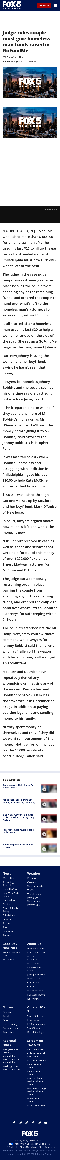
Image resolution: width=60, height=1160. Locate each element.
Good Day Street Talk (12, 954)
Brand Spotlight (35, 1032)
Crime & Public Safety (10, 910)
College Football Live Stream (36, 1055)
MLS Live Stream (36, 1105)
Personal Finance (12, 1028)
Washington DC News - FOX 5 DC (12, 1068)
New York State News (11, 895)
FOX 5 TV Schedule (32, 958)
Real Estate (9, 1032)
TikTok (27, 1122)
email (45, 1122)
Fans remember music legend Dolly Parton (18, 831)
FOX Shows (33, 963)
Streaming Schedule (8, 884)
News (21, 57)
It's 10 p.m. (33, 998)
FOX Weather (34, 905)
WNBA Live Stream (33, 1100)
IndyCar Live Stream (33, 1073)
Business (7, 1020)
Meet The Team (36, 952)
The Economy (10, 1024)
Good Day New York (10, 946)
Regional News (9, 1043)
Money (8, 1007)
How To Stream (35, 948)
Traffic (30, 890)
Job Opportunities (36, 974)
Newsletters (9, 931)
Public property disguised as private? (18, 846)
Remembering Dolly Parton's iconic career (18, 786)
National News (11, 900)
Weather (33, 873)
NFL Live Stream (36, 1049)
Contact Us (33, 982)
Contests (32, 986)
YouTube (33, 1122)
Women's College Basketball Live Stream (36, 1091)
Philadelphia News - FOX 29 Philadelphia (11, 1059)
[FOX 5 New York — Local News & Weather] (12, 5)
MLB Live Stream (36, 1060)
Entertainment (10, 915)
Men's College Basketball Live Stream (35, 1081)
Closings (31, 882)
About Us (34, 944)
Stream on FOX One (35, 1043)
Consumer (8, 1012)
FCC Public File (35, 990)
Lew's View (33, 1020)
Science (7, 923)
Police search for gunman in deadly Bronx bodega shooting (19, 801)
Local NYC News (12, 889)
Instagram (20, 1122)
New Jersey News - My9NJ (12, 1051)
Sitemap (7, 935)
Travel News (34, 894)
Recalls (6, 1016)
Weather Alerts (35, 886)
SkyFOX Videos (35, 1028)
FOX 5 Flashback (36, 1024)
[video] (49, 788)
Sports (6, 927)
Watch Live (44, 6)
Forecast (32, 878)
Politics (6, 904)
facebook (14, 1122)
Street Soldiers (35, 1016)
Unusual (7, 919)
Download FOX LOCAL (35, 969)
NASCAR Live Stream (34, 1066)
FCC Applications (36, 994)
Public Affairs (34, 978)
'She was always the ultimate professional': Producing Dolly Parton (18, 817)
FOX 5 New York (10, 57)
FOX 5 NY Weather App (34, 900)
